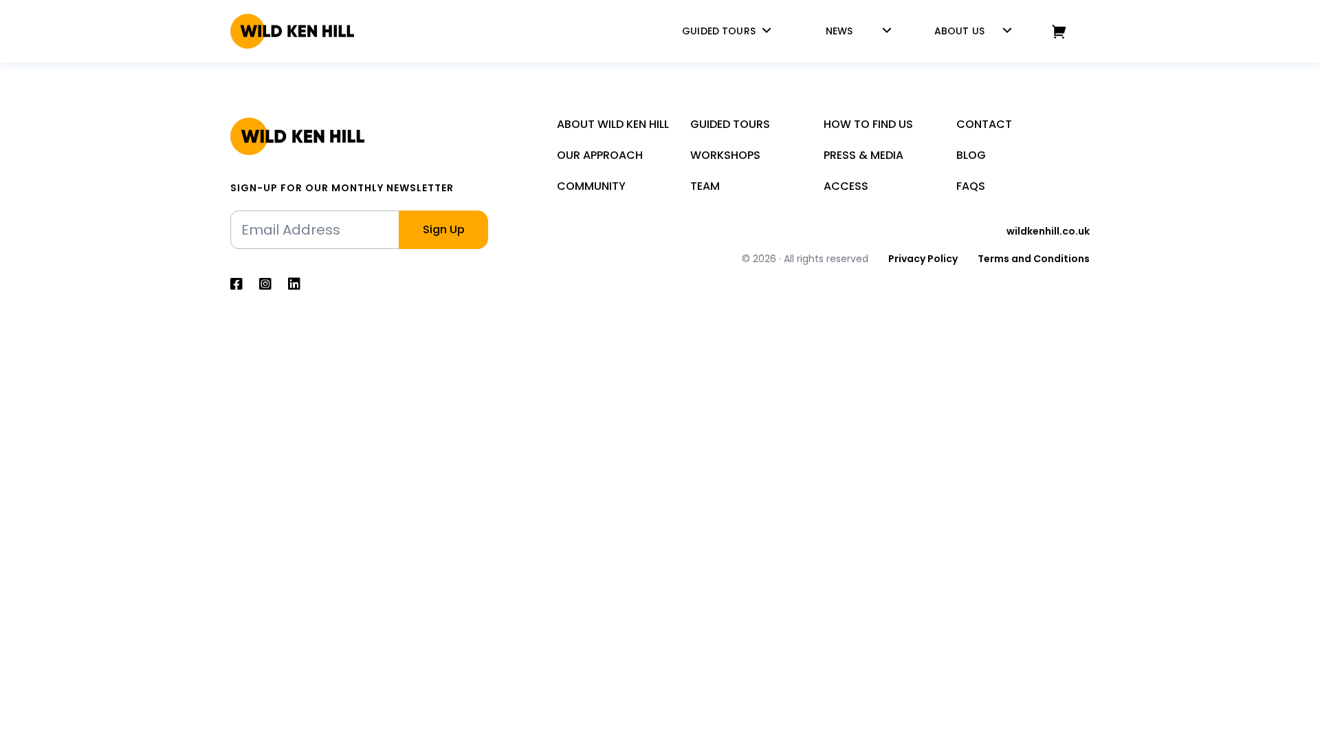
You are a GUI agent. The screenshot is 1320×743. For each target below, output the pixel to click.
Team (705, 186)
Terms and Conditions (1034, 259)
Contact (984, 124)
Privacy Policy (923, 259)
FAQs (970, 186)
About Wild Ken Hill (613, 124)
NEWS (839, 31)
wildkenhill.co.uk (1048, 231)
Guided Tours (730, 124)
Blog (971, 155)
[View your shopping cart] (1059, 31)
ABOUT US (959, 31)
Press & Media (863, 155)
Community (591, 186)
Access (846, 186)
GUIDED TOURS (719, 31)
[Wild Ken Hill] (292, 31)
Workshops (725, 155)
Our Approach (600, 155)
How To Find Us (868, 124)
